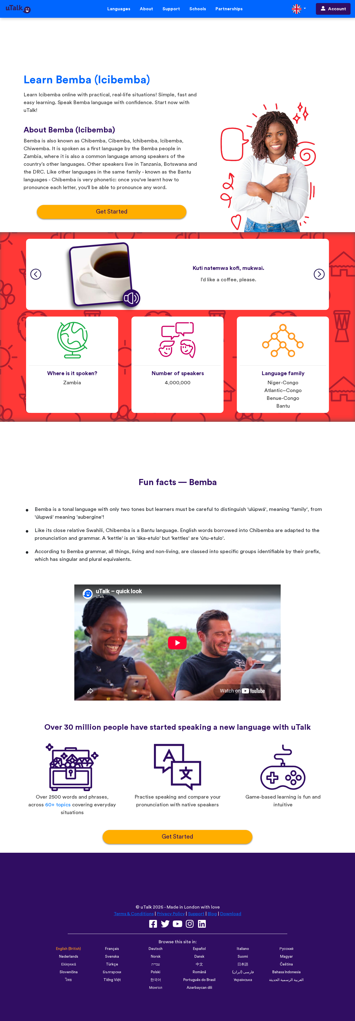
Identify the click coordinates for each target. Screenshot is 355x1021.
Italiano (243, 949)
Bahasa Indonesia (286, 972)
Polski (155, 972)
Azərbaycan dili (199, 988)
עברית (155, 964)
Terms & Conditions (134, 914)
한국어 (155, 980)
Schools (197, 9)
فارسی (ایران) (243, 972)
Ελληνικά (68, 964)
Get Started (112, 212)
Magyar (286, 957)
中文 (199, 964)
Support (171, 9)
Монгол (155, 988)
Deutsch (156, 949)
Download (230, 914)
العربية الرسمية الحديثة (286, 980)
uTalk (146, 907)
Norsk (156, 957)
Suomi (243, 957)
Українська (243, 980)
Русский (286, 949)
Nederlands (68, 957)
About (146, 9)
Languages (118, 9)
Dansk (199, 957)
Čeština (286, 964)
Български (112, 972)
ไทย (68, 980)
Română (199, 972)
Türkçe (112, 964)
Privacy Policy (171, 914)
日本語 (242, 964)
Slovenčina (69, 972)
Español (199, 949)
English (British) (68, 949)
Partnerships (229, 9)
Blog (212, 914)
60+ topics (58, 804)
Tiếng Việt (112, 980)
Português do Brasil (199, 980)
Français (112, 949)
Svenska (112, 957)
